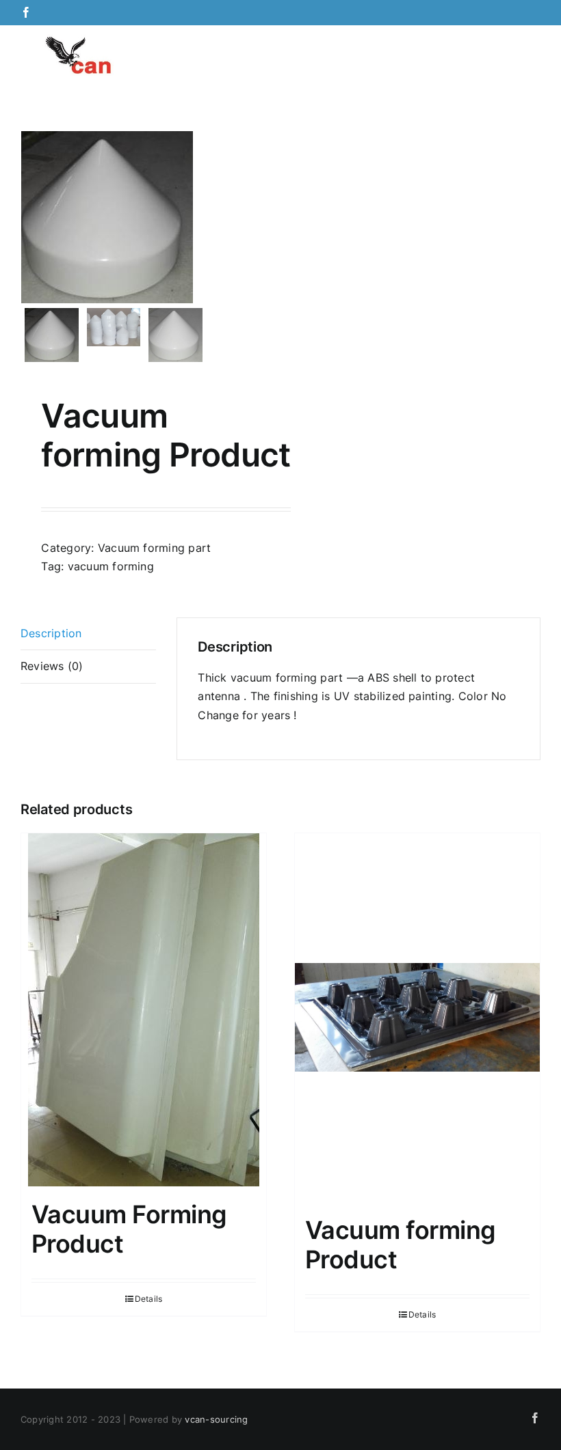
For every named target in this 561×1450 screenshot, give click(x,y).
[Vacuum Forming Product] (143, 1009)
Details (149, 1299)
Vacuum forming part (154, 548)
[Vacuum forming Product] (417, 1017)
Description (51, 633)
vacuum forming (111, 566)
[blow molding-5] (146, 217)
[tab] (88, 634)
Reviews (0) (52, 666)
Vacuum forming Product (400, 1244)
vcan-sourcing (216, 1419)
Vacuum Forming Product (128, 1229)
